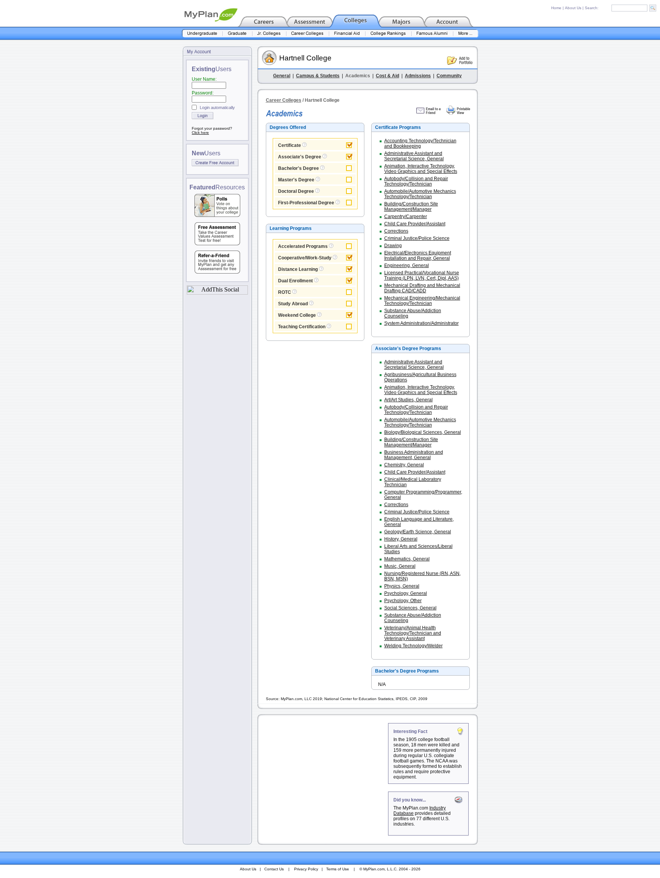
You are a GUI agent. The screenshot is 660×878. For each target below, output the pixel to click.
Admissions (418, 75)
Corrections (396, 231)
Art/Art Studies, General (408, 399)
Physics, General (401, 586)
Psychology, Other (403, 600)
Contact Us (274, 869)
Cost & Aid (387, 75)
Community (449, 75)
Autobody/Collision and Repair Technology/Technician (416, 181)
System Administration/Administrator (421, 323)
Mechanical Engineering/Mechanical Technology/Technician (422, 300)
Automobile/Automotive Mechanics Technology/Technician (420, 194)
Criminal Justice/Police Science (417, 238)
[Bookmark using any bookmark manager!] (217, 292)
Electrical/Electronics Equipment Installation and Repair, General (417, 255)
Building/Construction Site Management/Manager (411, 206)
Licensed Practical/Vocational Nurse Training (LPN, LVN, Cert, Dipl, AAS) (421, 275)
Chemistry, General (404, 465)
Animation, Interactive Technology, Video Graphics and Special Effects (420, 168)
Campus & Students (318, 75)
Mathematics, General (407, 559)
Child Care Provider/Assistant (414, 223)
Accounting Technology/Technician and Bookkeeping (420, 143)
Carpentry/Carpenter (405, 216)
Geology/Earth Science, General (417, 531)
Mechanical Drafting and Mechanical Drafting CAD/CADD (422, 288)
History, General (400, 539)
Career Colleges (283, 100)
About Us (573, 8)
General (281, 75)
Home (556, 8)
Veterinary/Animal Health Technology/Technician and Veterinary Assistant (412, 633)
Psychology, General (405, 593)
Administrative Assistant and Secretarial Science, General (414, 156)
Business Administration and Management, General (413, 455)
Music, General (400, 566)
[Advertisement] (323, 771)
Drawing (393, 245)
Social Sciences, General (410, 608)
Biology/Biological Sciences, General (422, 432)
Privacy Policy (306, 869)
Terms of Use (337, 869)
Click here (200, 132)
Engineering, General (406, 265)
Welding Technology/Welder (413, 645)
